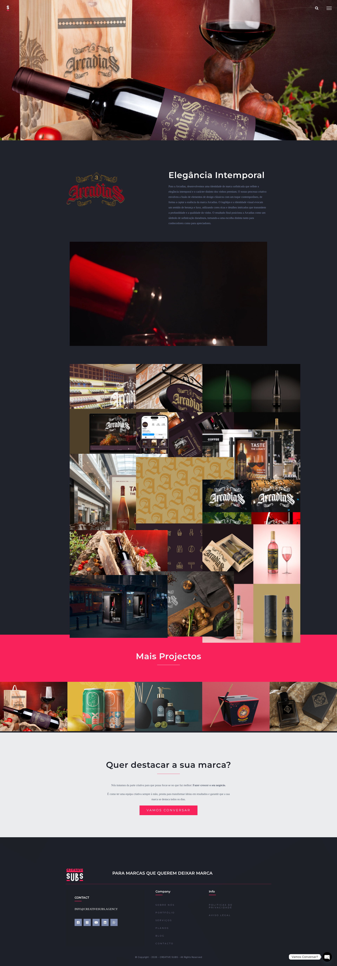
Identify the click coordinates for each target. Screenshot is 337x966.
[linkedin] (105, 922)
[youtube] (96, 922)
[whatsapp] (114, 922)
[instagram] (87, 922)
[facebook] (78, 922)
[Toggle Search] (316, 8)
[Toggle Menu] (329, 8)
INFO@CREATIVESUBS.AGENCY (96, 909)
